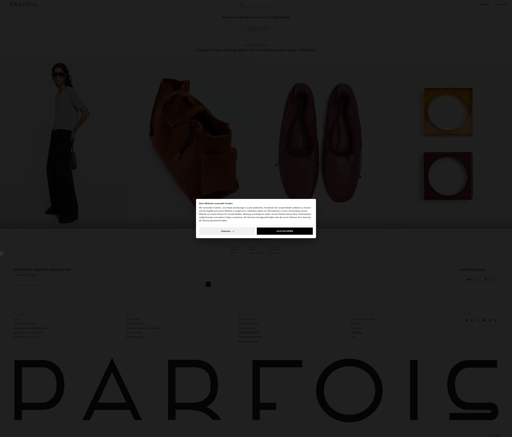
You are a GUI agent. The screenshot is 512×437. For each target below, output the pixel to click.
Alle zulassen (285, 231)
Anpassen (226, 231)
